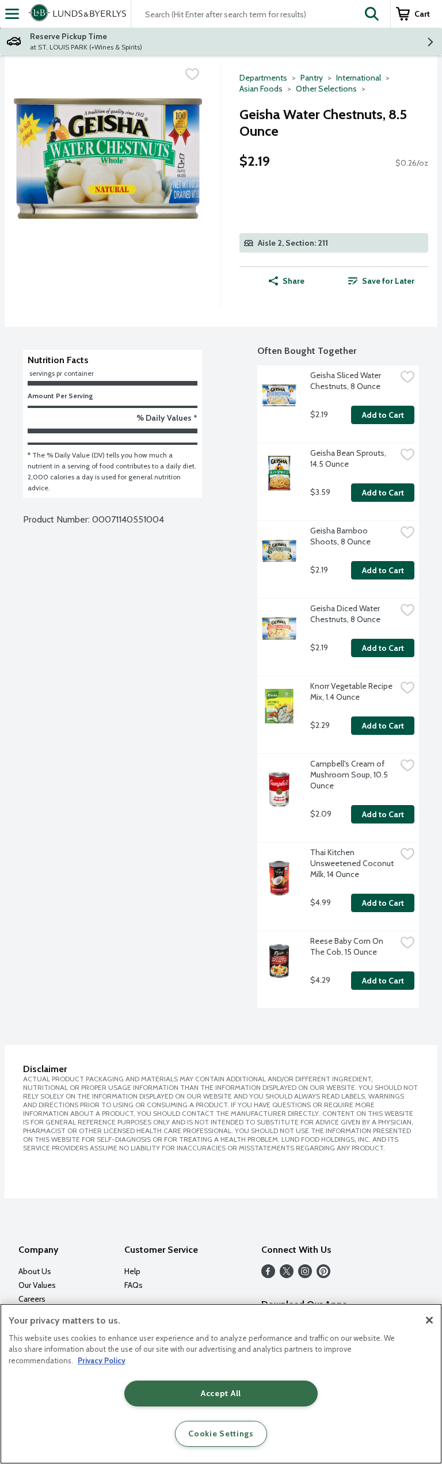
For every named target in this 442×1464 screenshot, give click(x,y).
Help (132, 1271)
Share (293, 281)
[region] (221, 1383)
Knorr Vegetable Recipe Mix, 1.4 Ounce (352, 691)
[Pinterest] (323, 1274)
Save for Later (388, 281)
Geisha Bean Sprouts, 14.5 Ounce (349, 458)
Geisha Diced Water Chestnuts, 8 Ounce (346, 613)
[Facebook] (268, 1274)
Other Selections (326, 88)
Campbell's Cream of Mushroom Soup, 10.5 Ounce (350, 774)
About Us (34, 1271)
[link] (381, 281)
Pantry (311, 78)
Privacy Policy (101, 1360)
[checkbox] (192, 74)
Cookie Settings (221, 1433)
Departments (263, 78)
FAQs (133, 1285)
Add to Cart (383, 415)
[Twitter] (287, 1274)
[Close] (429, 1320)
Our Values (37, 1285)
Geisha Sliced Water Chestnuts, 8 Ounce (346, 380)
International (358, 78)
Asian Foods (261, 88)
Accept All (221, 1393)
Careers (31, 1299)
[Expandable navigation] (12, 14)
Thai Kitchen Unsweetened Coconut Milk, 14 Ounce (352, 863)
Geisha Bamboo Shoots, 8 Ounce (340, 536)
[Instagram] (305, 1274)
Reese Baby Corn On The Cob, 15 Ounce (347, 946)
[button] (371, 14)
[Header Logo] (75, 14)
